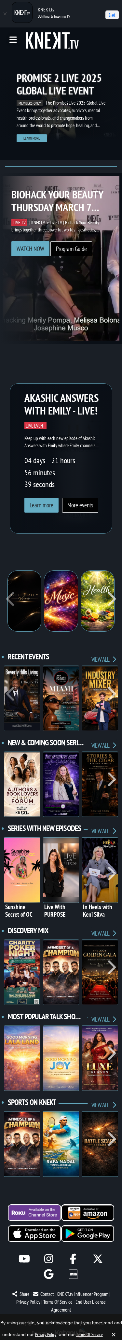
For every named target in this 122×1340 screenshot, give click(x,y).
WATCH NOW (30, 249)
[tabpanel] (61, 106)
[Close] (5, 14)
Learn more (31, 138)
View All (100, 659)
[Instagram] (48, 1258)
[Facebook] (73, 1258)
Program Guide (71, 249)
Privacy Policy (28, 1301)
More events (80, 505)
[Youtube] (24, 1258)
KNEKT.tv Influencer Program (82, 1294)
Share (25, 1294)
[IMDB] (73, 1274)
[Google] (48, 1274)
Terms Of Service (58, 1301)
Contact (47, 1294)
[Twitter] (97, 1258)
